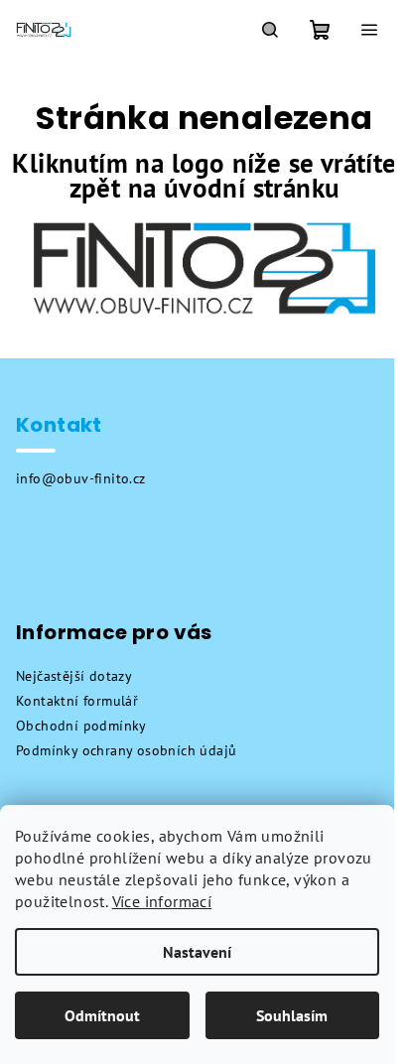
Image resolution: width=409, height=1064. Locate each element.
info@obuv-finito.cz (81, 478)
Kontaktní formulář (77, 701)
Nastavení (197, 952)
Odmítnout (102, 1015)
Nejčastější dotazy (74, 676)
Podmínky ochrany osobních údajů (126, 750)
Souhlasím (292, 1015)
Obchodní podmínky (81, 725)
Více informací (162, 901)
